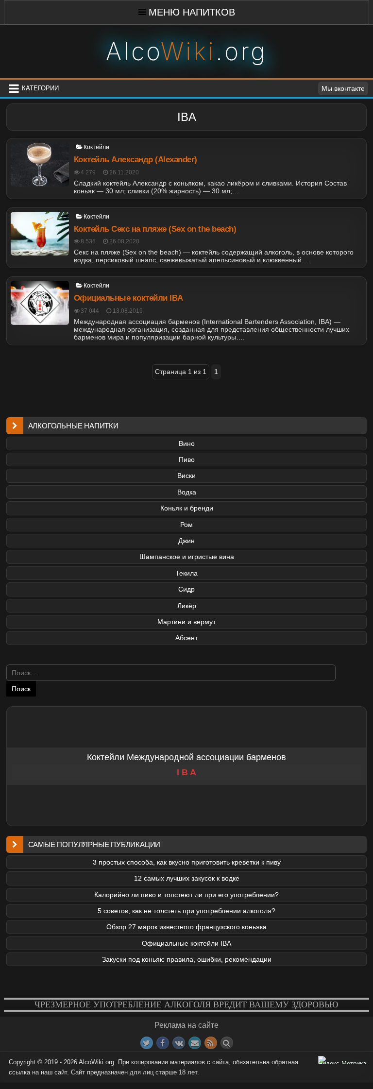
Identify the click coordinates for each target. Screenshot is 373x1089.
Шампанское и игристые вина (186, 557)
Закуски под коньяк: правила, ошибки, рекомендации (186, 959)
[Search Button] (226, 1043)
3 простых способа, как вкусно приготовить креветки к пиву (187, 862)
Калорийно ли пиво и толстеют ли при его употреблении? (186, 895)
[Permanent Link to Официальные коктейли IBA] (40, 302)
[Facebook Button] (162, 1043)
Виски (186, 475)
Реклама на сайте (186, 1025)
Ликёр (186, 606)
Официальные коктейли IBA (128, 298)
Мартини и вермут (186, 622)
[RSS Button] (210, 1043)
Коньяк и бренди (186, 508)
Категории (40, 88)
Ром (186, 524)
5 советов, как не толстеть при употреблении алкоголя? (186, 911)
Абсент (186, 638)
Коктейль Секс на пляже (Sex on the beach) (155, 229)
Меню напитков (192, 12)
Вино (187, 443)
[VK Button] (178, 1043)
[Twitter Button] (146, 1043)
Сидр (186, 589)
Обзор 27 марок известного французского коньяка (186, 927)
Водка (186, 492)
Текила (186, 573)
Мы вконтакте (343, 88)
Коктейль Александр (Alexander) (135, 159)
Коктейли (96, 147)
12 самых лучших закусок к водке (186, 878)
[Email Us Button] (194, 1043)
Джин (186, 540)
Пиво (187, 459)
